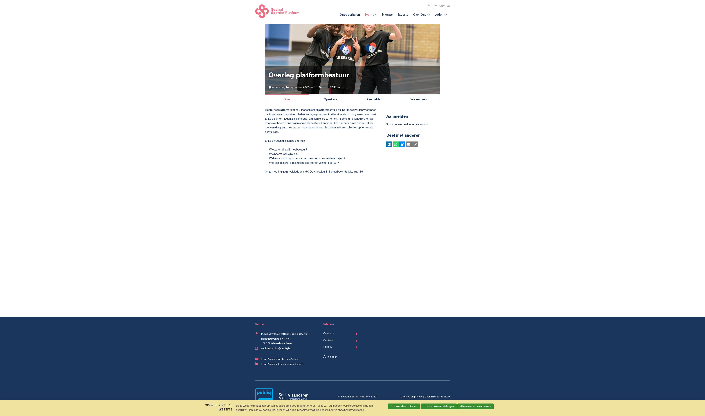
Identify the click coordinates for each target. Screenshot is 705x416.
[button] (389, 144)
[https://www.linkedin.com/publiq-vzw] (257, 364)
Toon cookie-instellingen (439, 406)
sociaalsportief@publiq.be (276, 348)
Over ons (328, 333)
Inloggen (440, 5)
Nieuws (387, 14)
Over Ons (419, 14)
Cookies (328, 340)
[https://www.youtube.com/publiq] (257, 359)
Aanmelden (374, 99)
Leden (439, 14)
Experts (402, 14)
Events (369, 14)
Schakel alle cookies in (404, 406)
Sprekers (330, 99)
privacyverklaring (354, 410)
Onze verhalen (350, 14)
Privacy (327, 347)
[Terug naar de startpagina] (277, 12)
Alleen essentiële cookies (475, 406)
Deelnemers (418, 99)
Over (286, 99)
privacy (418, 396)
